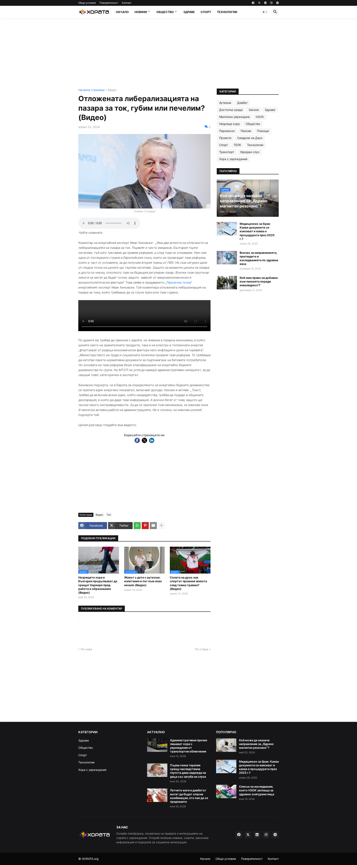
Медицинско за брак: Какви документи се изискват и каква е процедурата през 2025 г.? (257, 231)
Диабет (242, 102)
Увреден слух (249, 152)
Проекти (225, 138)
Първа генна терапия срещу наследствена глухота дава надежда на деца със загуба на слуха (188, 770)
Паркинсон (227, 131)
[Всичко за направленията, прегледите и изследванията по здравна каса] (227, 257)
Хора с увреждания (233, 159)
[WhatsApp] (137, 525)
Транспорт (226, 152)
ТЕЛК (237, 145)
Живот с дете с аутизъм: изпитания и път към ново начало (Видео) (143, 581)
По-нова (86, 649)
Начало (122, 12)
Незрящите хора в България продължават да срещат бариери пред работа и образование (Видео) (97, 585)
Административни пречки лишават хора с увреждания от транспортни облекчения (188, 745)
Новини (140, 12)
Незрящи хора (229, 124)
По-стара (201, 649)
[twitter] (259, 3)
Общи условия (87, 2)
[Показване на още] (161, 525)
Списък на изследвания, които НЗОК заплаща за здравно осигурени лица (256, 790)
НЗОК (260, 117)
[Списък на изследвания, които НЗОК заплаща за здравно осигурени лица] (226, 791)
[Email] (153, 525)
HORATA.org (90, 858)
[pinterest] (277, 3)
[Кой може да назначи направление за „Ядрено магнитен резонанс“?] (226, 745)
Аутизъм (225, 102)
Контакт (126, 2)
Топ (109, 514)
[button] (265, 12)
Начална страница (91, 90)
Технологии (227, 12)
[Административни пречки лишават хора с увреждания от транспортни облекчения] (157, 745)
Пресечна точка (179, 282)
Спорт (206, 12)
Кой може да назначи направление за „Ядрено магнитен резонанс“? (256, 743)
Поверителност (109, 2)
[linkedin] (265, 3)
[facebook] (253, 3)
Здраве (189, 12)
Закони (254, 109)
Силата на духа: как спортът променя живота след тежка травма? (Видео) (188, 583)
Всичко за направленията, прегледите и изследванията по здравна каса (259, 258)
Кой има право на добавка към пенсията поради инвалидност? (259, 281)
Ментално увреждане (234, 117)
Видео (112, 90)
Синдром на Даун (249, 138)
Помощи (263, 131)
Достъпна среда (231, 109)
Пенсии (246, 131)
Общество (165, 12)
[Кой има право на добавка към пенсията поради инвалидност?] (227, 282)
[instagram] (271, 3)
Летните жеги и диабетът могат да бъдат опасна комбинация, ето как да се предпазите (189, 795)
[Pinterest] (145, 525)
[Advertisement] (178, 53)
